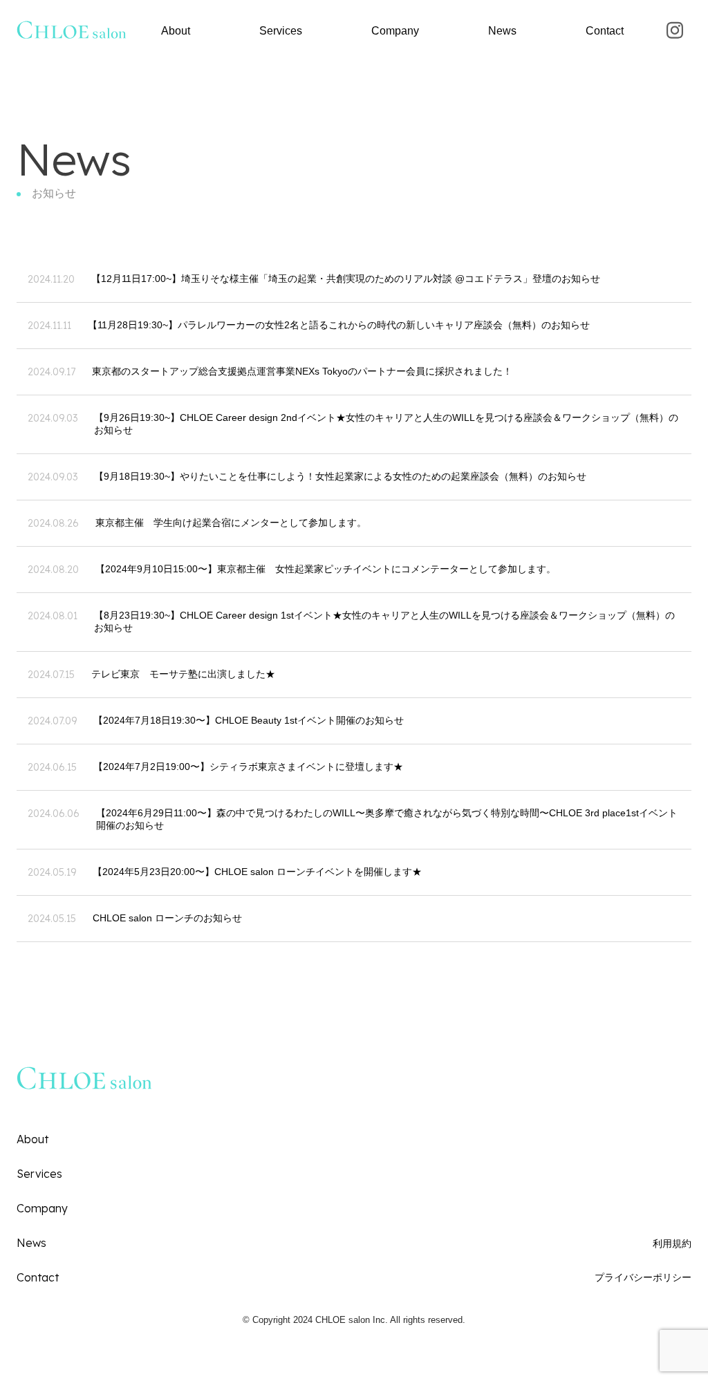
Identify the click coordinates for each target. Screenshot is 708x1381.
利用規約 (672, 1243)
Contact (605, 31)
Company (395, 31)
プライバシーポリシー (643, 1277)
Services (280, 31)
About (175, 31)
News (502, 31)
